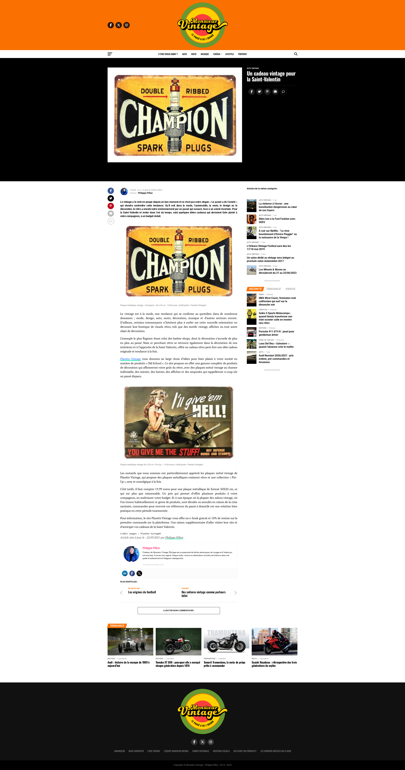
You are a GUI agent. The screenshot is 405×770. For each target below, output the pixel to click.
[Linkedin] (125, 573)
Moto (193, 54)
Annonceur (119, 751)
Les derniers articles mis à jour (276, 751)
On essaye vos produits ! (245, 751)
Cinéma (216, 54)
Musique (205, 54)
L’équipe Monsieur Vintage (176, 751)
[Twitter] (139, 573)
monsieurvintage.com (153, 564)
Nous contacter (136, 751)
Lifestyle (229, 54)
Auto (184, 54)
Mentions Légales (221, 751)
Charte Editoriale (200, 751)
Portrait (242, 54)
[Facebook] (132, 573)
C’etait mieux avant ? (168, 54)
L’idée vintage (153, 751)
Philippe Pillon (145, 193)
